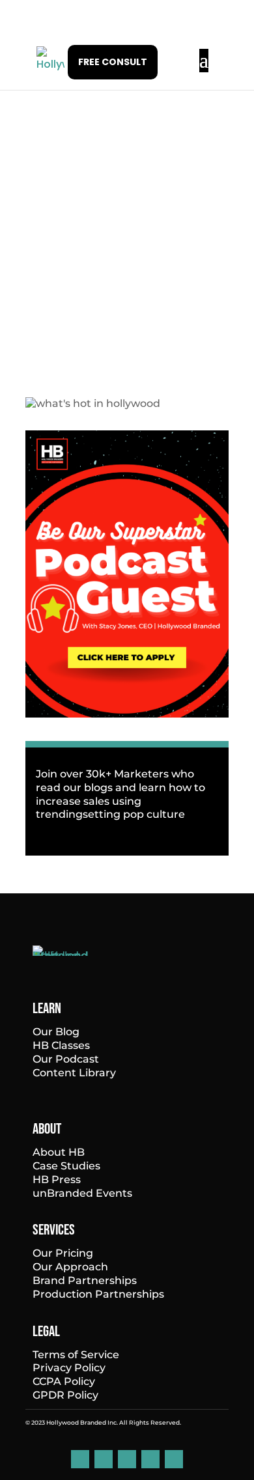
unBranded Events (82, 1193)
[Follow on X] (174, 1459)
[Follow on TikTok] (150, 1459)
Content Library (74, 1073)
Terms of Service (76, 1354)
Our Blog (56, 1032)
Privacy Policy (69, 1367)
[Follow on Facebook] (103, 1459)
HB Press (57, 1179)
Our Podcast (66, 1059)
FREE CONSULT (112, 61)
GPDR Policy (65, 1395)
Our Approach (70, 1267)
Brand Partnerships (85, 1280)
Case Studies (66, 1166)
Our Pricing (63, 1253)
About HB (59, 1152)
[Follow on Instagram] (127, 1459)
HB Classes (61, 1045)
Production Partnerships (98, 1294)
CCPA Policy (64, 1381)
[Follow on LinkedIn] (80, 1459)
